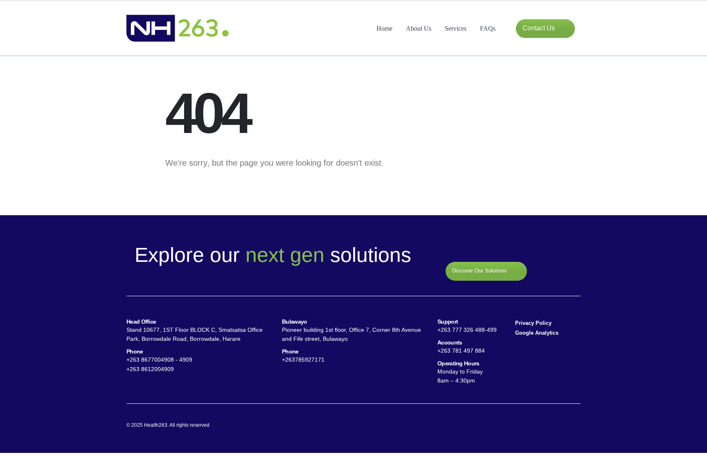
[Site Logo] (177, 28)
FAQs (487, 28)
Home (384, 28)
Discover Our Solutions (480, 271)
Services (455, 28)
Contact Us (539, 28)
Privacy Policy (533, 323)
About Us (418, 28)
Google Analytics (536, 333)
